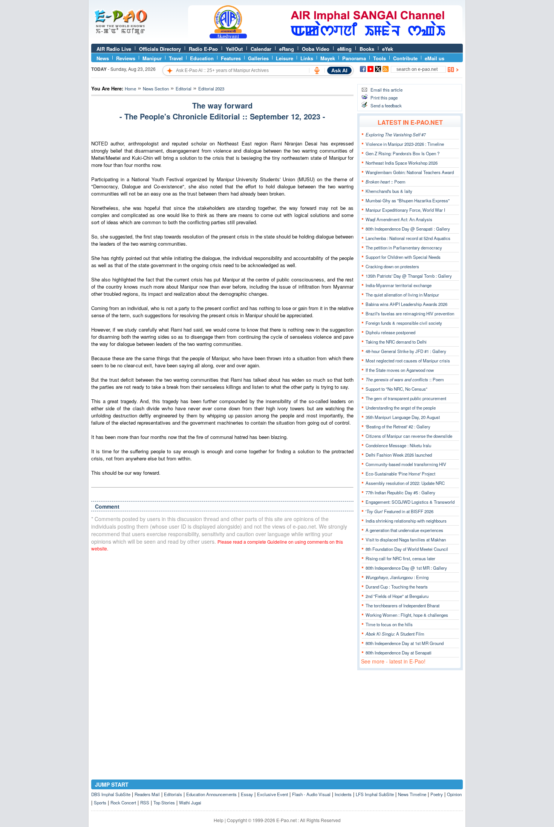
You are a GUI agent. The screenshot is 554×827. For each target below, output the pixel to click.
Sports (100, 802)
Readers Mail (147, 794)
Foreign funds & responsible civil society (404, 323)
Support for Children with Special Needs (403, 257)
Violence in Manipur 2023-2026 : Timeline (405, 144)
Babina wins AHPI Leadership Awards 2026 (406, 304)
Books (367, 48)
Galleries (258, 58)
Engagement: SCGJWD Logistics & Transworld (410, 502)
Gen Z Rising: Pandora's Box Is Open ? (402, 153)
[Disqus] (222, 653)
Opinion (454, 794)
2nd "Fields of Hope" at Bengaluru (397, 596)
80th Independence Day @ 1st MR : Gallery (406, 568)
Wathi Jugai (190, 802)
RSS (144, 802)
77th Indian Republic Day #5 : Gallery (400, 492)
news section (156, 89)
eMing (344, 48)
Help (218, 820)
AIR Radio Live (113, 48)
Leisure (284, 58)
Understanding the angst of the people (401, 408)
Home (130, 89)
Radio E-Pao (203, 48)
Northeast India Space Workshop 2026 (402, 163)
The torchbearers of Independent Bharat (402, 605)
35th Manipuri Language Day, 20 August (403, 417)
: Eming (397, 577)
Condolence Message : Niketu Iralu (398, 445)
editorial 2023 (211, 89)
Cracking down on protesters (392, 266)
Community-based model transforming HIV (406, 464)
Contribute (405, 58)
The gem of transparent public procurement (406, 398)
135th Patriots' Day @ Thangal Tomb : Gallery (409, 276)
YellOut (234, 48)
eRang (286, 48)
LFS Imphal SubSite (375, 794)
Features (231, 58)
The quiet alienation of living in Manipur (402, 295)
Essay (247, 794)
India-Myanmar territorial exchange (399, 285)
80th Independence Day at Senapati (399, 653)
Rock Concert (123, 802)
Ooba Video (315, 48)
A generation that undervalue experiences (404, 530)
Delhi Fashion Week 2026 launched (399, 455)
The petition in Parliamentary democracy (404, 248)
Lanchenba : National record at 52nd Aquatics (408, 238)
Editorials (173, 794)
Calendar (261, 48)
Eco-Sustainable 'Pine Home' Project (400, 474)
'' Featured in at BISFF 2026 (399, 511)
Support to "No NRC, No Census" (396, 389)
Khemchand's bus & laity (389, 191)
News (102, 58)
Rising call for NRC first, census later (400, 558)
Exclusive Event (272, 794)
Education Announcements (211, 794)
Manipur (152, 58)
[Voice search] (317, 70)
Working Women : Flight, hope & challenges (407, 615)
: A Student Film (395, 634)
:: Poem (386, 182)
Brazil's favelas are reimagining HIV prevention (410, 313)
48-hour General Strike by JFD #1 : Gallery (406, 351)
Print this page (384, 98)
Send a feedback (386, 105)
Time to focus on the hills (389, 624)
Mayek (327, 58)
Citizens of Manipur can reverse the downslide (409, 436)
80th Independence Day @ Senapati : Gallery (408, 229)
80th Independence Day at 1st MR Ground (405, 643)
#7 (396, 134)
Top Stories (164, 802)
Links (306, 58)
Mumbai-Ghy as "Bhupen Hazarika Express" (408, 200)
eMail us (434, 58)
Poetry (436, 794)
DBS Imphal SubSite (110, 794)
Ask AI (339, 70)
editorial (183, 89)
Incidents (343, 794)
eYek (387, 48)
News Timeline (412, 794)
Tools (379, 58)
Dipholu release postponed (390, 332)
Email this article (386, 90)
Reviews (125, 58)
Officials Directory (160, 48)
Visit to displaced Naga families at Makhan (406, 540)
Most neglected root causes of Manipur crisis (408, 361)
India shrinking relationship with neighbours (406, 521)
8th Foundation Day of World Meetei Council (407, 549)
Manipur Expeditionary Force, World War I (405, 210)
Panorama (354, 58)
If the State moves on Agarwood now (400, 370)
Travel (176, 58)
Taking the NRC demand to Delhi (396, 342)
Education (202, 58)
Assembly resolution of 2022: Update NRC (405, 483)
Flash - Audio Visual (311, 794)
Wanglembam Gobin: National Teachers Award (410, 172)
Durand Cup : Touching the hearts (397, 587)
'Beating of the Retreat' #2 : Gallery (398, 426)
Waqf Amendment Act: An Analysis (399, 219)
